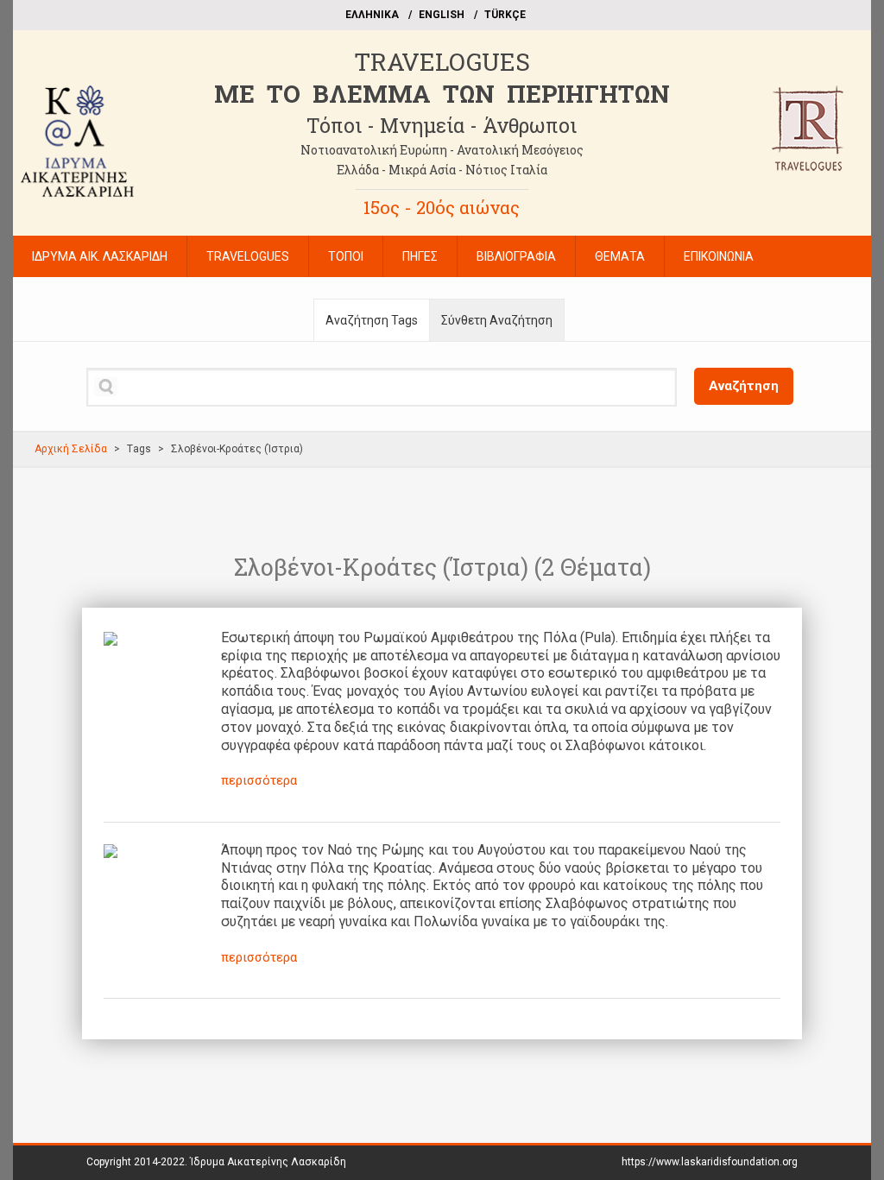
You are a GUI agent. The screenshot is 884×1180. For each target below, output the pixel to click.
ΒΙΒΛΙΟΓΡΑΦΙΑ (516, 256)
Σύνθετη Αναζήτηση (496, 320)
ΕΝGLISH (441, 15)
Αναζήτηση (744, 386)
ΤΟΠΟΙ (345, 256)
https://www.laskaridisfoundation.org (710, 1162)
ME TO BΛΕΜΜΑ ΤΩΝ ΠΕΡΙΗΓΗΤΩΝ (442, 94)
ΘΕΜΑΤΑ (620, 256)
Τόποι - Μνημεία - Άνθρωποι (441, 125)
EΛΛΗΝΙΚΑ (372, 15)
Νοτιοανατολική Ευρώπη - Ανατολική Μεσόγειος (442, 150)
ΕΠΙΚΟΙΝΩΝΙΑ (719, 256)
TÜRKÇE (505, 15)
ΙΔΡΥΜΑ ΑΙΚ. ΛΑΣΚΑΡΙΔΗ (99, 256)
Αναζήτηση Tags (371, 320)
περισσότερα (259, 780)
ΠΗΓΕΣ (420, 256)
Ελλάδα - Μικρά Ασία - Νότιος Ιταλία (442, 169)
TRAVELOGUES (442, 62)
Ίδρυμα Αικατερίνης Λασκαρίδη (268, 1162)
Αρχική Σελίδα (71, 449)
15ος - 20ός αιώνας (441, 207)
